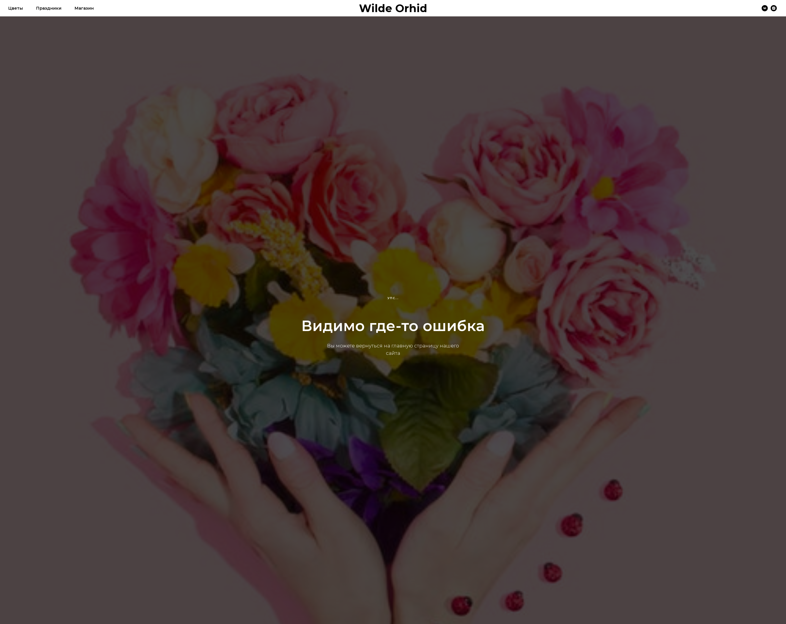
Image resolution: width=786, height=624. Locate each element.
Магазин (84, 8)
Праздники (48, 8)
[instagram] (774, 8)
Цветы (15, 8)
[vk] (765, 8)
